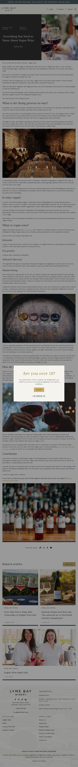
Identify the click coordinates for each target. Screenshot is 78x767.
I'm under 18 (39, 396)
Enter (39, 389)
